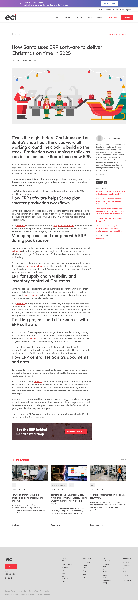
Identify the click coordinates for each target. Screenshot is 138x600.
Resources (86, 562)
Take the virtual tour (76, 431)
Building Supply (64, 572)
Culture (125, 572)
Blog (84, 571)
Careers (126, 569)
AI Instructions (127, 579)
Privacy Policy (10, 591)
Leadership (127, 565)
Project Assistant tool (64, 225)
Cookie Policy (22, 591)
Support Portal (106, 576)
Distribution (65, 568)
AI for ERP (64, 582)
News (84, 574)
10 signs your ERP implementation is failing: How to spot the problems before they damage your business (110, 201)
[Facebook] (11, 578)
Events (85, 577)
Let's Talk (127, 17)
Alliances (126, 575)
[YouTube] (9, 578)
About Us (126, 562)
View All (123, 459)
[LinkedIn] (6, 578)
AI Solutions (113, 17)
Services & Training (106, 571)
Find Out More (109, 4)
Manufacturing (66, 564)
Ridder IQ (21, 225)
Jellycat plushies (34, 265)
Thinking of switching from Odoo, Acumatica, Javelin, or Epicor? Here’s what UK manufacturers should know (110, 211)
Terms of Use (33, 591)
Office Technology (65, 577)
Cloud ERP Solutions (108, 9)
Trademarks (44, 591)
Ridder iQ (100, 238)
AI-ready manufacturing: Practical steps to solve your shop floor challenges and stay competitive (109, 228)
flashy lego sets (30, 294)
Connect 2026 (106, 565)
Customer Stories (86, 566)
